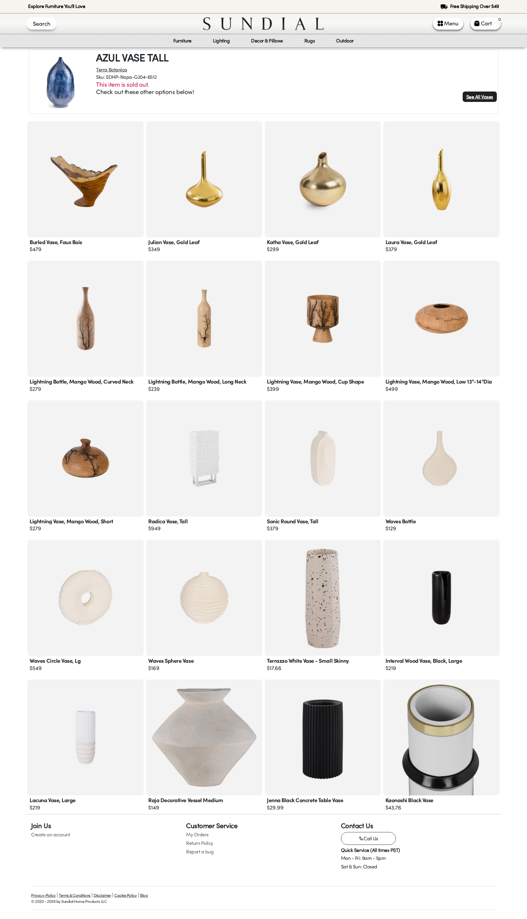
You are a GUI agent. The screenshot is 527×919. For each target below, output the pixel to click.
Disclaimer (102, 895)
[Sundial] (263, 23)
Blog (144, 895)
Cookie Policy (125, 895)
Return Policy (199, 843)
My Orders (197, 834)
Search (41, 23)
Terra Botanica (111, 69)
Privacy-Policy (43, 895)
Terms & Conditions (74, 895)
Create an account (50, 834)
